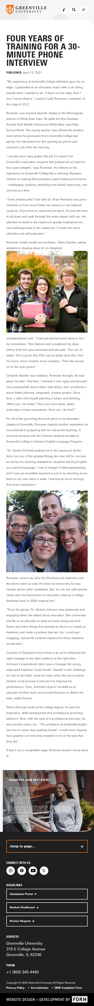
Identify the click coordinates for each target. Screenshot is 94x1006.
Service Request (20, 921)
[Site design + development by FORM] (47, 999)
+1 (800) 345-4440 (22, 971)
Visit (19, 800)
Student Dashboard (22, 907)
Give (18, 819)
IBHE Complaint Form (68, 987)
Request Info (39, 810)
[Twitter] (44, 870)
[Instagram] (10, 870)
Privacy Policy (15, 987)
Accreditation (39, 987)
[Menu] (84, 10)
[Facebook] (21, 870)
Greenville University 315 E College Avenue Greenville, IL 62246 (25, 949)
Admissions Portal (21, 894)
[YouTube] (33, 870)
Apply (21, 791)
